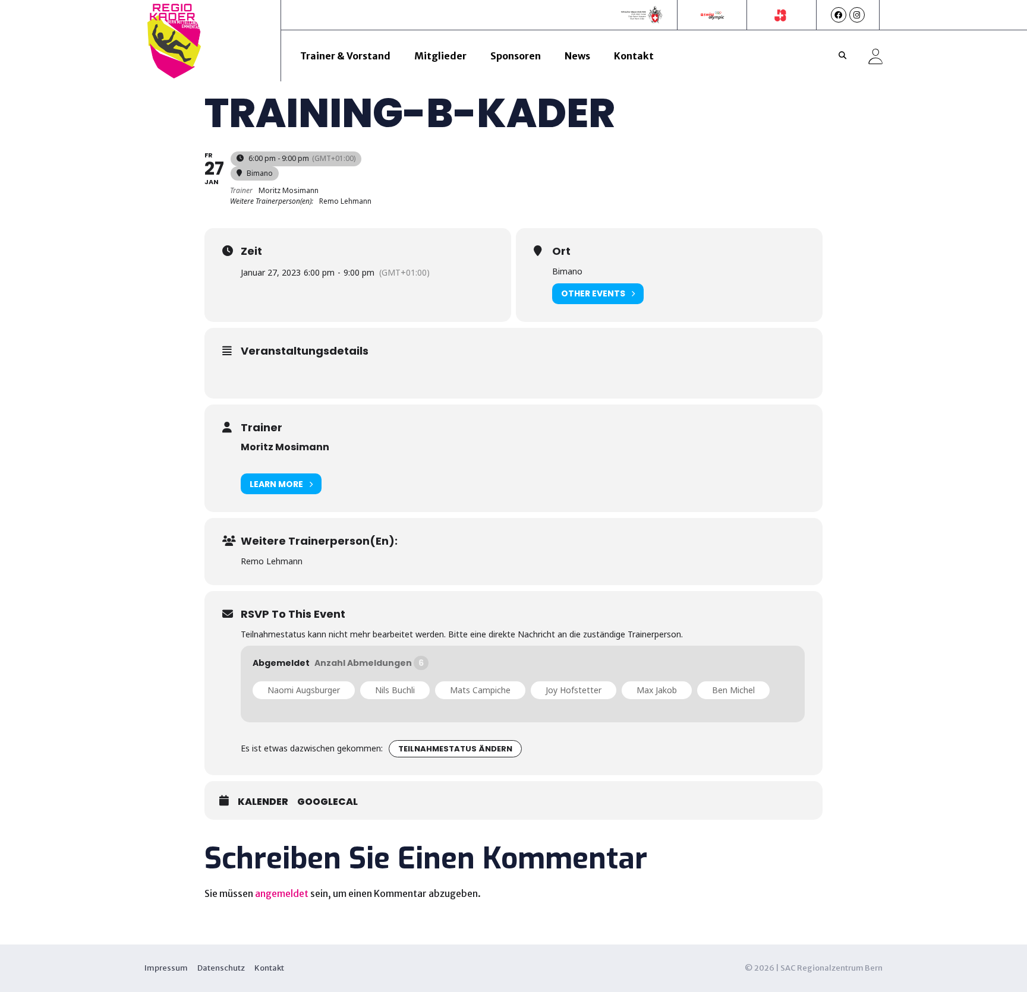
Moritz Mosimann (285, 447)
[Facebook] (838, 15)
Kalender (263, 802)
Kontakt (634, 56)
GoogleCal (327, 802)
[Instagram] (857, 15)
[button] (842, 55)
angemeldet (281, 893)
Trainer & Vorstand (345, 56)
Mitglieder (440, 56)
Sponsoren (515, 56)
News (577, 56)
